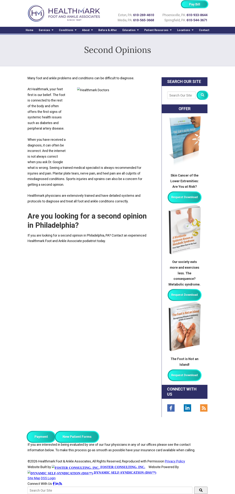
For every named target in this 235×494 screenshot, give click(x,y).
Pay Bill (194, 4)
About (86, 30)
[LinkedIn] (187, 408)
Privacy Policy (175, 461)
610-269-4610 (143, 15)
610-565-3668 (143, 20)
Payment (41, 437)
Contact (204, 30)
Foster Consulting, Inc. (122, 467)
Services (45, 30)
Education (129, 30)
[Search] (202, 95)
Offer (185, 108)
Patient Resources (156, 30)
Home (29, 30)
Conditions (66, 30)
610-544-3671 (197, 20)
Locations (184, 30)
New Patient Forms (77, 437)
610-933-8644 (197, 15)
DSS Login (48, 478)
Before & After (107, 30)
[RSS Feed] (203, 408)
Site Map (34, 478)
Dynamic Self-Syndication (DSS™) (124, 472)
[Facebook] (171, 408)
